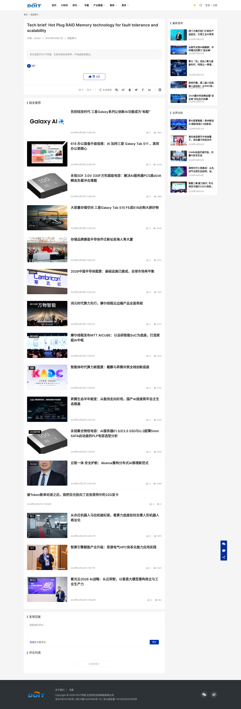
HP (33, 65)
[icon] (204, 694)
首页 (54, 5)
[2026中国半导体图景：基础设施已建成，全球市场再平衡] (47, 281)
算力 (32, 516)
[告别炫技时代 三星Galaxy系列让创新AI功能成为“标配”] (47, 122)
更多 (124, 5)
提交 (154, 642)
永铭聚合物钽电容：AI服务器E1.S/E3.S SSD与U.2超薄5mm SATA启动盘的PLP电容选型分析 (115, 433)
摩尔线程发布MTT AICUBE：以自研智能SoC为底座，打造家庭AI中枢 (115, 337)
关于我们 (59, 689)
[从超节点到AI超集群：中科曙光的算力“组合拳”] (179, 50)
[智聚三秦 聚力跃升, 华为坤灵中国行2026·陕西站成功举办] (179, 187)
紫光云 (33, 580)
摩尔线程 (34, 304)
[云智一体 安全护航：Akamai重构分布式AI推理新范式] (47, 473)
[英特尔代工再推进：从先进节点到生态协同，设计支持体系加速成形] (179, 171)
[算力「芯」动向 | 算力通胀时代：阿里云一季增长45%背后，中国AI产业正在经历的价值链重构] (179, 68)
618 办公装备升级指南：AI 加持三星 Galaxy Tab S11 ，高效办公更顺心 (115, 146)
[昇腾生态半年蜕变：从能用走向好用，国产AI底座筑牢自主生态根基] (47, 409)
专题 (86, 5)
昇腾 (32, 400)
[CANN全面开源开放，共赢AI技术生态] (179, 156)
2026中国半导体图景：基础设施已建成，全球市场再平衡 (112, 271)
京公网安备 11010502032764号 (120, 699)
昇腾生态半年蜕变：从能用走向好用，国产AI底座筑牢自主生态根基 (115, 401)
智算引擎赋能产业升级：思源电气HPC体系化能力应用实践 (113, 547)
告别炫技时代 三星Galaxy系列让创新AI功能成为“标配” (110, 112)
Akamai (33, 464)
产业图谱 (98, 5)
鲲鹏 (32, 368)
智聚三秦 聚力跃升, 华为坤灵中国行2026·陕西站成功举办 (201, 186)
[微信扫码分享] (117, 90)
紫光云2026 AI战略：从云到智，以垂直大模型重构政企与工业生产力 (114, 581)
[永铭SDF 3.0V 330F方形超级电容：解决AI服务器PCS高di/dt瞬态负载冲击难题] (47, 185)
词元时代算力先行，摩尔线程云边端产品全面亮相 (107, 303)
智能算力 (72, 38)
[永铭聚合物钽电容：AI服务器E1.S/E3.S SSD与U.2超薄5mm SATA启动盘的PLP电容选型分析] (47, 441)
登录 (207, 5)
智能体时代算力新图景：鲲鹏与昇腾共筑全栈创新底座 (110, 367)
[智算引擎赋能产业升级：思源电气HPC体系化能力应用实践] (47, 557)
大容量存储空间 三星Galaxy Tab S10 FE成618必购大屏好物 (115, 208)
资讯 (74, 5)
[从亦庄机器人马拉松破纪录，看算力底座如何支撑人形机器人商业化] (47, 525)
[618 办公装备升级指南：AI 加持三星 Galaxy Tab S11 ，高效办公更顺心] (47, 154)
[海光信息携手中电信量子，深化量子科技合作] (179, 140)
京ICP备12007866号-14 (88, 699)
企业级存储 (35, 432)
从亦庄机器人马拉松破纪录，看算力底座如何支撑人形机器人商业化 (115, 517)
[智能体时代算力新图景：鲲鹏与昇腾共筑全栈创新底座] (47, 377)
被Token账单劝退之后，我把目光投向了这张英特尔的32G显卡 (73, 495)
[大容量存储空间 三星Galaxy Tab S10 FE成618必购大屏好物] (47, 217)
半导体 (33, 272)
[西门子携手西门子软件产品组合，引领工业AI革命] (179, 34)
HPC (32, 548)
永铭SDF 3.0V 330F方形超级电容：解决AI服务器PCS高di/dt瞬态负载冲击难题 (116, 178)
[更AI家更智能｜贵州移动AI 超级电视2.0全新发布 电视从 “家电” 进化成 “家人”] (179, 124)
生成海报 (107, 89)
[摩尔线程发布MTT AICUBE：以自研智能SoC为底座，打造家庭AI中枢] (47, 345)
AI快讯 (64, 5)
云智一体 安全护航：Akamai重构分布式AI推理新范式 (110, 463)
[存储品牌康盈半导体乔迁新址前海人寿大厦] (47, 249)
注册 (215, 5)
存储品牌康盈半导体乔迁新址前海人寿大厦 (102, 239)
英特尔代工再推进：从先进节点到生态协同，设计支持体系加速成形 (201, 171)
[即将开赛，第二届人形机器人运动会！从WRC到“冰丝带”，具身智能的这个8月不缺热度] (179, 84)
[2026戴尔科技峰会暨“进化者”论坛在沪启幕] (179, 98)
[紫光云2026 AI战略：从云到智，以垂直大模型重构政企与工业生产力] (47, 589)
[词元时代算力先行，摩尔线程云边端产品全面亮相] (47, 313)
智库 (112, 5)
